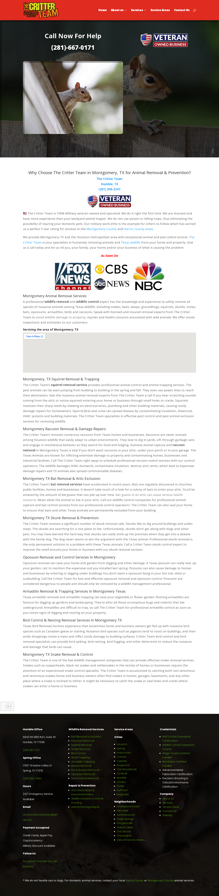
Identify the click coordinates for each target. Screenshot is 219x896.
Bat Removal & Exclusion (86, 736)
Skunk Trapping (80, 757)
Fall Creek (122, 810)
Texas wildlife (131, 242)
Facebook (29, 861)
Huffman (122, 790)
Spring (121, 748)
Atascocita (124, 752)
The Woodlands (127, 769)
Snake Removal (80, 749)
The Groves (124, 831)
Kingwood (123, 765)
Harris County (134, 880)
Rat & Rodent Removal (85, 770)
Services (137, 10)
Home (102, 10)
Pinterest (28, 866)
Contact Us (182, 10)
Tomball (122, 773)
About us (117, 10)
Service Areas (160, 10)
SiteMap (167, 815)
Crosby (121, 782)
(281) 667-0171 (31, 750)
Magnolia (123, 794)
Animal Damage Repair (85, 807)
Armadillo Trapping (83, 761)
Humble (121, 778)
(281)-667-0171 (73, 47)
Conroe (121, 757)
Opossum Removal (83, 774)
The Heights (124, 836)
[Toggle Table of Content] (7, 706)
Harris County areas (138, 229)
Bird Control (78, 753)
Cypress (122, 761)
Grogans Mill (124, 823)
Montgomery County (101, 229)
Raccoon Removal (82, 741)
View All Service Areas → (132, 840)
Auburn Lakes (125, 827)
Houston (122, 744)
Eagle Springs (125, 819)
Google (52, 861)
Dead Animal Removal (85, 778)
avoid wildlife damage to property (61, 317)
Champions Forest (128, 806)
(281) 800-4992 (32, 778)
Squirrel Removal (81, 745)
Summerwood (126, 815)
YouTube (41, 861)
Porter (120, 786)
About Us (168, 798)
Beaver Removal (81, 766)
